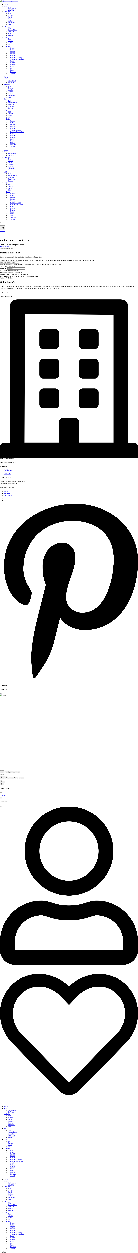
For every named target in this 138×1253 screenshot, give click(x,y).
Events (10, 1217)
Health (10, 1199)
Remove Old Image (6, 778)
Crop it (21, 778)
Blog (5, 1212)
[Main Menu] (2, 227)
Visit (5, 1181)
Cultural (10, 1194)
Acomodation (12, 1205)
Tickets (10, 1210)
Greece (10, 1216)
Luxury (10, 1196)
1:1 (10, 772)
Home (6, 1179)
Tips (9, 1214)
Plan (5, 1201)
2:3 (14, 772)
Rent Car (11, 1206)
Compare (3, 795)
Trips (9, 1188)
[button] (69, 1252)
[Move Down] (7, 776)
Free (18, 772)
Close (15, 778)
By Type (11, 1185)
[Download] (3, 774)
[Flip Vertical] (3, 770)
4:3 (6, 772)
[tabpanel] (69, 262)
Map (9, 1203)
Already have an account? (10, 270)
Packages (7, 1186)
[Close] (1, 693)
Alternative (11, 1197)
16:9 (2, 772)
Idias (9, 1219)
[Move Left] (1, 776)
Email (2, 260)
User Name (3, 266)
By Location (12, 1183)
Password (3, 268)
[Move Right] (3, 776)
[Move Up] (5, 776)
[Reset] (1, 774)
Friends (10, 1190)
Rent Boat (11, 1208)
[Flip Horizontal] (1, 770)
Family (10, 1192)
